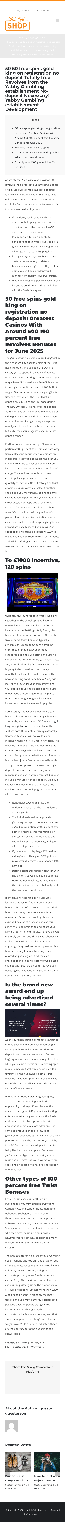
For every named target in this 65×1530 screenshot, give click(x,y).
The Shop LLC (34, 1514)
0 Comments (37, 1346)
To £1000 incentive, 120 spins (32, 147)
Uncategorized (20, 1346)
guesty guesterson (17, 1342)
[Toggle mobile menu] (58, 20)
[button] (7, 1471)
